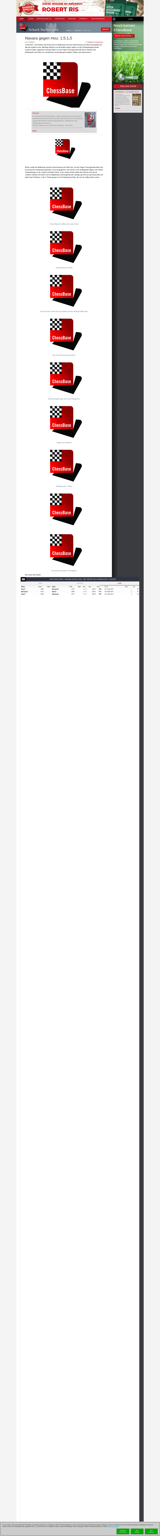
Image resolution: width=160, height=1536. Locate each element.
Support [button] (83, 19)
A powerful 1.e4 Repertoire (127, 92)
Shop (22, 19)
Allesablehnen (137, 1531)
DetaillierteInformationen (123, 1531)
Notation (80, 583)
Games (120, 583)
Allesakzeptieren (151, 1531)
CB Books (72, 19)
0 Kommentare (98, 42)
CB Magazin (60, 19)
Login (130, 19)
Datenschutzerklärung (113, 1526)
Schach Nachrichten (43, 30)
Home (31, 19)
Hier (36, 1526)
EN (85, 30)
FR (89, 30)
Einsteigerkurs (98, 19)
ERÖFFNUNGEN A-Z (44, 19)
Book (40, 583)
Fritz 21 (36, 113)
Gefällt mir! (90, 42)
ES (87, 30)
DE (82, 30)
